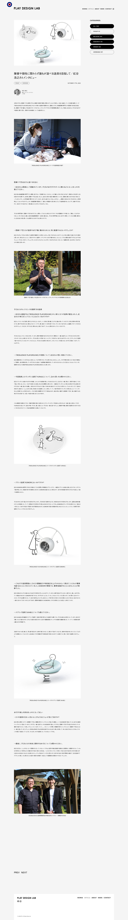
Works (84, 9)
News (102, 9)
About (97, 9)
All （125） (96, 26)
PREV (17, 873)
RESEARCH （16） (98, 41)
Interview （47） (98, 52)
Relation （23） (97, 36)
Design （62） (97, 47)
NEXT (24, 873)
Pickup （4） (96, 31)
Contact (108, 9)
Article (91, 9)
